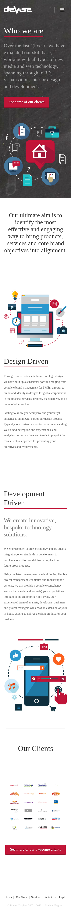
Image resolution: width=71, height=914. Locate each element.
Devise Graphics (18, 10)
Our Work (21, 897)
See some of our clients (26, 102)
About (9, 897)
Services (35, 897)
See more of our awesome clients (35, 849)
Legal (62, 897)
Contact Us (49, 897)
